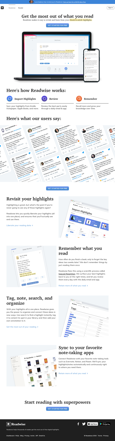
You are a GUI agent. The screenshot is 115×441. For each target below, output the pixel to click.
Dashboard (10, 436)
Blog (21, 436)
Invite (32, 436)
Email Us (42, 436)
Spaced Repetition (67, 274)
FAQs (17, 436)
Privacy (106, 436)
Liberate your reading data (18, 225)
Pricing (27, 436)
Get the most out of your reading (21, 327)
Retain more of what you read (72, 285)
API (37, 436)
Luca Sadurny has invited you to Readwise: (60, 2)
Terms (100, 436)
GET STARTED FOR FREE (57, 25)
